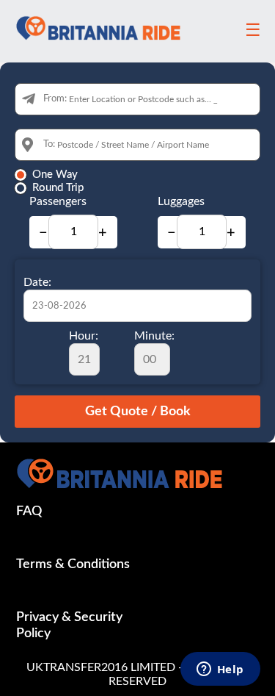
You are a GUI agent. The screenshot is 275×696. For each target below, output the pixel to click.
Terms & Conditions (73, 564)
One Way (55, 174)
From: (55, 99)
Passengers (58, 201)
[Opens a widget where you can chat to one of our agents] (220, 670)
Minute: (154, 336)
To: (49, 144)
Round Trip (58, 187)
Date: (37, 282)
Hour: (83, 336)
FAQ (29, 511)
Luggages (181, 201)
